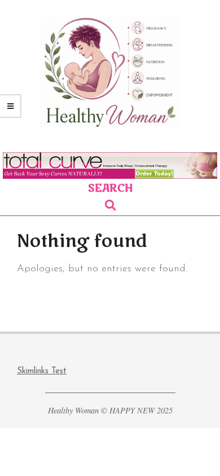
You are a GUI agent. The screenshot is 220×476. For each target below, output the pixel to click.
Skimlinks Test (42, 371)
